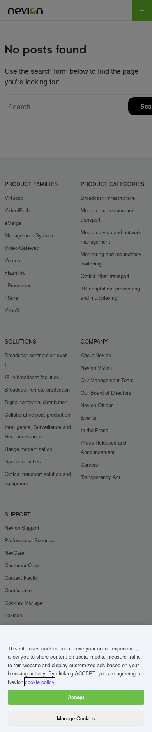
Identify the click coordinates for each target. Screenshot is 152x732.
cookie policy (39, 682)
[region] (76, 678)
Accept (76, 697)
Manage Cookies (76, 718)
